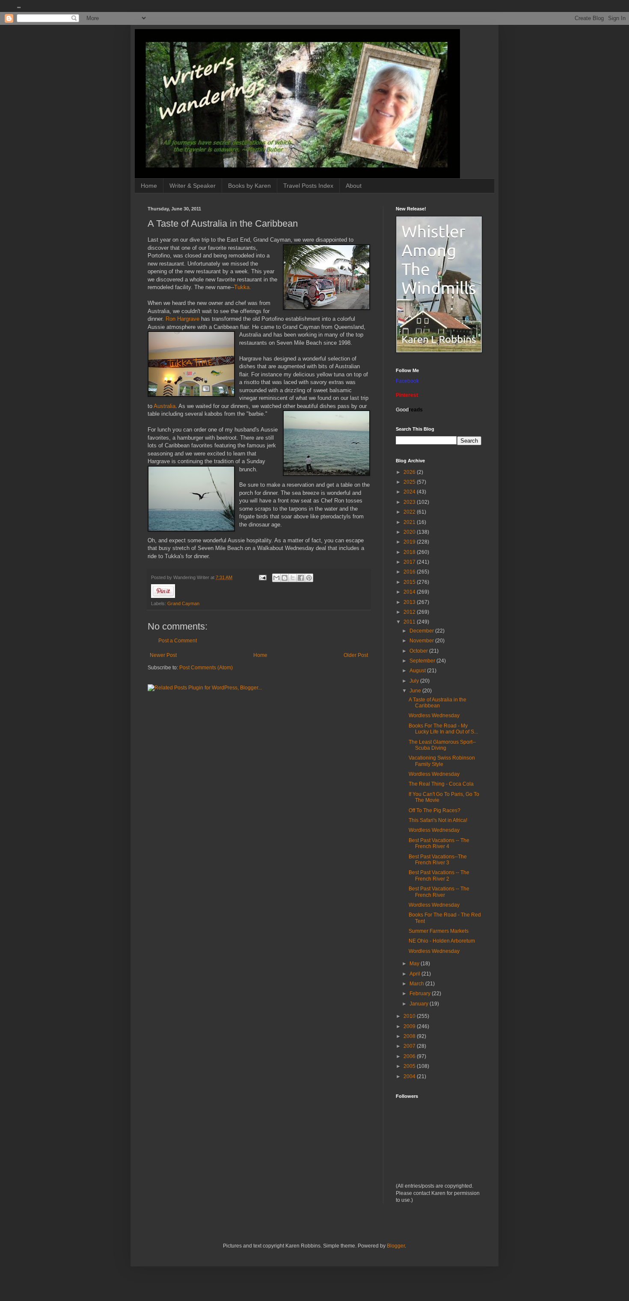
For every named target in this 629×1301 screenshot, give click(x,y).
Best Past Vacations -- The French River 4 (439, 843)
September (422, 661)
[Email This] (276, 578)
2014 (410, 592)
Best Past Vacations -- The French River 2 (439, 875)
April (415, 974)
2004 (410, 1076)
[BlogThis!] (284, 578)
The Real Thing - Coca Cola (441, 784)
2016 (410, 572)
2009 (410, 1026)
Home (149, 185)
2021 (410, 522)
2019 (410, 542)
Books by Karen (249, 185)
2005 (410, 1066)
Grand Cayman (183, 603)
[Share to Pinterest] (309, 578)
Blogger (396, 1246)
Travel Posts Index (308, 185)
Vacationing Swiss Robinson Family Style (442, 761)
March (417, 984)
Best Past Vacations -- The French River (439, 892)
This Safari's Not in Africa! (438, 820)
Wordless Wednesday (434, 716)
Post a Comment (177, 641)
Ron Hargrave (183, 319)
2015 (410, 582)
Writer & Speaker (192, 185)
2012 (410, 612)
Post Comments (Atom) (206, 668)
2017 (410, 562)
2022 (410, 512)
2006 (410, 1056)
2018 (410, 552)
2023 (410, 502)
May (415, 964)
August (418, 671)
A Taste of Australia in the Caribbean (437, 703)
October (419, 651)
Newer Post (163, 655)
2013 (410, 602)
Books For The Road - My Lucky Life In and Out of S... (443, 729)
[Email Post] (262, 577)
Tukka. (242, 287)
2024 (410, 492)
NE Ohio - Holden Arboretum (442, 941)
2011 (410, 622)
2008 (410, 1036)
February (420, 993)
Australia (163, 406)
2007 (410, 1046)
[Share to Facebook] (301, 578)
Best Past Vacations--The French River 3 (438, 860)
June (415, 691)
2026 (410, 472)
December (422, 631)
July (414, 681)
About (354, 185)
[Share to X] (292, 578)
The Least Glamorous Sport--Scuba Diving (442, 745)
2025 (410, 482)
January (419, 1004)
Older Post (356, 655)
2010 (410, 1016)
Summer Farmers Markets (439, 931)
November (422, 641)
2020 (410, 532)
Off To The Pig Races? (434, 810)
